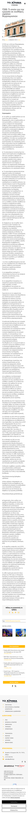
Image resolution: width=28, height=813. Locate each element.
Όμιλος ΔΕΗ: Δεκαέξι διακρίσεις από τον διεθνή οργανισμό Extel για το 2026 (13, 664)
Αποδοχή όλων (14, 802)
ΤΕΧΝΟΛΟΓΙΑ (8, 733)
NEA (6, 720)
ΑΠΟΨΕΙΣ (7, 740)
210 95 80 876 (9, 757)
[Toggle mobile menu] (25, 3)
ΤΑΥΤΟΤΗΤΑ (8, 704)
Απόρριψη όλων (14, 810)
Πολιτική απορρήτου (15, 797)
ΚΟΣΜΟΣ (7, 735)
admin (6, 39)
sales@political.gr (9, 759)
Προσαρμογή (14, 806)
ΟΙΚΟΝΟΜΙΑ (8, 724)
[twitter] (25, 761)
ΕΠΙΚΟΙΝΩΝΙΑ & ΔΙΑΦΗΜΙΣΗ (13, 711)
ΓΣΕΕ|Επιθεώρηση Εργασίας (12, 621)
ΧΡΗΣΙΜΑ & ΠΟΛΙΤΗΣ (11, 722)
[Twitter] (15, 686)
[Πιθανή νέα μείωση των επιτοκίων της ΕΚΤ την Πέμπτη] (21, 633)
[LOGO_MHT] (14, 784)
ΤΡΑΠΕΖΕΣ (8, 726)
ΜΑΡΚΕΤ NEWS (9, 738)
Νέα (19, 39)
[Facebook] (12, 686)
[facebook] (22, 761)
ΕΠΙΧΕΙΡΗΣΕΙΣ (8, 729)
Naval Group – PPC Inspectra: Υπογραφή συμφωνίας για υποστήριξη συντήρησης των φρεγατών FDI (14, 672)
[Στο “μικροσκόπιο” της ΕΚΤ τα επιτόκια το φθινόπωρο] (7, 633)
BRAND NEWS (9, 742)
